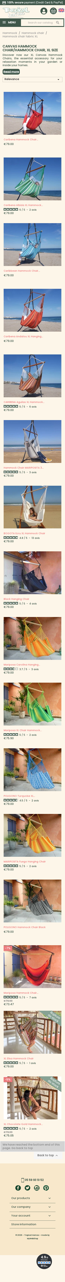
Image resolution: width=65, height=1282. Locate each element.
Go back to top (22, 1148)
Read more (11, 72)
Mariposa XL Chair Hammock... (23, 730)
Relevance (32, 79)
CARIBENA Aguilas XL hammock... (24, 402)
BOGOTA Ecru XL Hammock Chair (24, 533)
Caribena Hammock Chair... (21, 139)
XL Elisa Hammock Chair (19, 1058)
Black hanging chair (16, 599)
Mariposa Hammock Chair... (21, 993)
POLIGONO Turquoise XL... (19, 796)
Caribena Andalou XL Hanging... (23, 336)
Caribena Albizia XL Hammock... (23, 205)
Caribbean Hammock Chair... (22, 271)
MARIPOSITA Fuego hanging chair (25, 861)
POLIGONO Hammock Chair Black (25, 927)
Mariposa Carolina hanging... (22, 664)
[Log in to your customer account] (43, 11)
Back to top (48, 1155)
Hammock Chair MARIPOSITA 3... (24, 467)
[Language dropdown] (61, 10)
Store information (23, 1224)
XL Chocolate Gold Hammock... (23, 1124)
